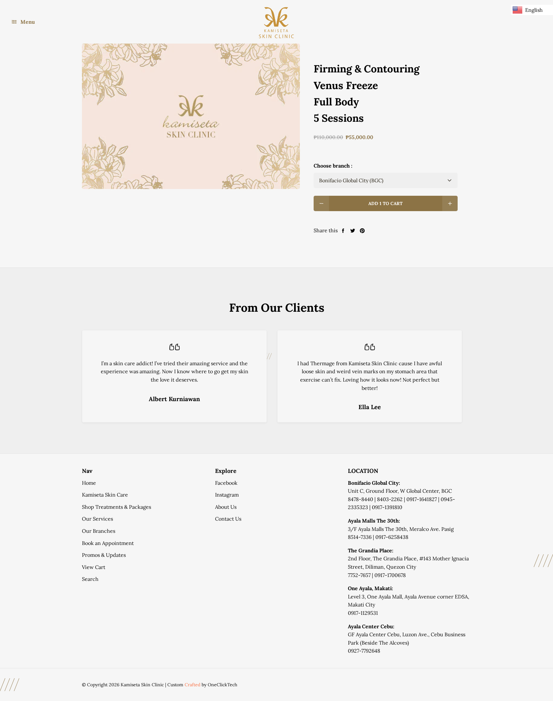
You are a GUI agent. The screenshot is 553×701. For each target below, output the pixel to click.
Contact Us (228, 518)
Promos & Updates (104, 555)
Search (90, 579)
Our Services (97, 518)
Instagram (227, 494)
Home (89, 483)
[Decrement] (321, 203)
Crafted (192, 685)
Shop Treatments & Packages (116, 507)
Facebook (226, 483)
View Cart (93, 567)
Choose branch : (333, 165)
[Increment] (450, 203)
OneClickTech (222, 685)
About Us (225, 507)
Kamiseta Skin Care (105, 494)
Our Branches (98, 531)
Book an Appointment (108, 543)
